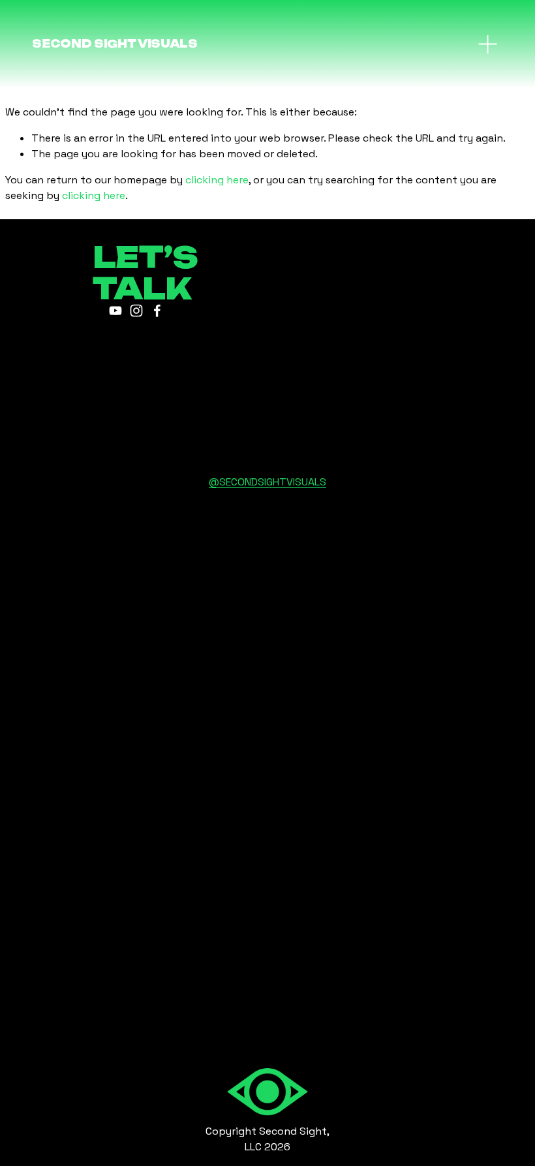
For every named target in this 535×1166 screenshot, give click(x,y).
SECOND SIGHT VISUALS (115, 43)
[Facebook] (157, 310)
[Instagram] (136, 310)
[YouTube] (115, 310)
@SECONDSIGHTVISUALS (267, 482)
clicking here (217, 180)
